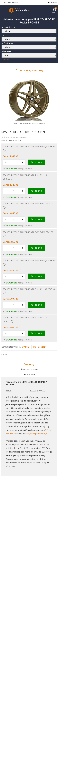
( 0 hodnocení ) (19, 137)
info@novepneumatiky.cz (36, 433)
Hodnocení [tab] (29, 374)
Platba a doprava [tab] (29, 369)
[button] (54, 10)
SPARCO (25, 347)
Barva (8, 390)
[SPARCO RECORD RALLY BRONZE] (29, 99)
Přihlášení (52, 2)
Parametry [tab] (29, 364)
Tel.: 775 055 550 (10, 2)
